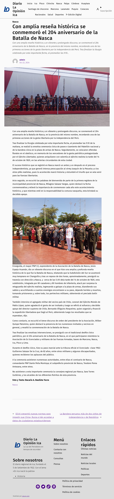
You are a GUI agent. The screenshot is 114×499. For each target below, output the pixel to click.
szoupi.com (25, 496)
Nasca (15, 22)
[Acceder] (97, 9)
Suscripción (106, 11)
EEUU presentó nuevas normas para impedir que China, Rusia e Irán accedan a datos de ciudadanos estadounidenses (33, 417)
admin (22, 60)
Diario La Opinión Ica (19, 9)
